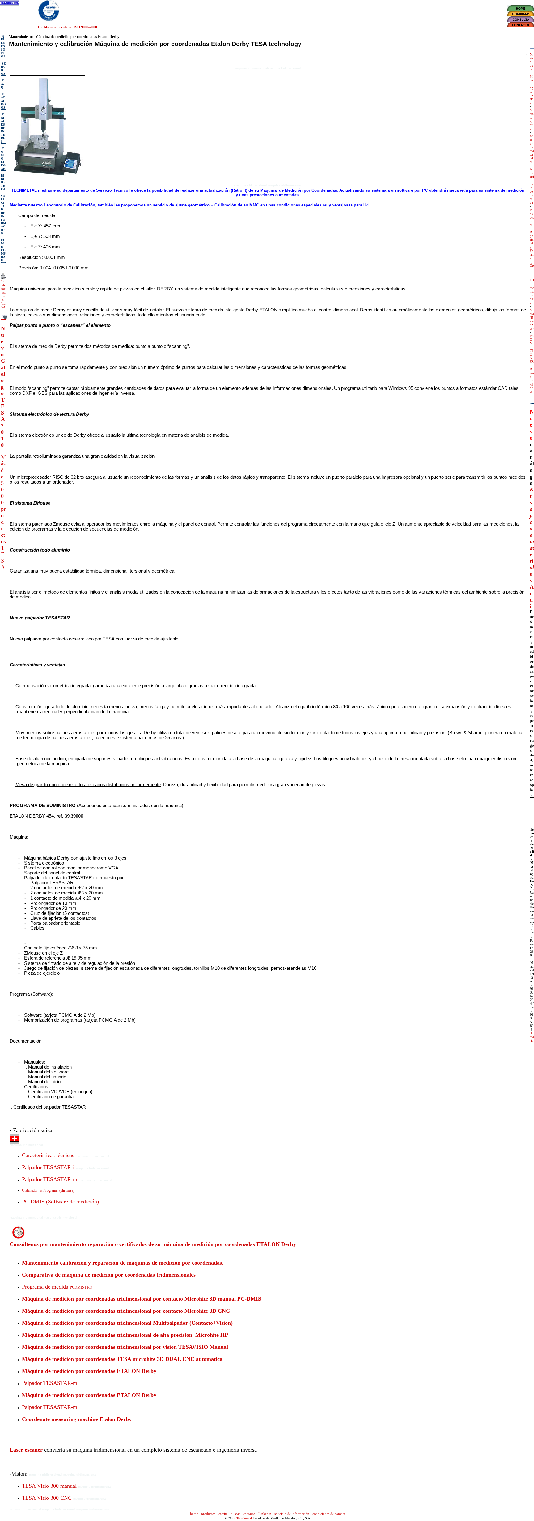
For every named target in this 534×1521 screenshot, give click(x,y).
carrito (223, 1513)
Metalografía (532, 119)
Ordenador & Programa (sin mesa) (48, 1190)
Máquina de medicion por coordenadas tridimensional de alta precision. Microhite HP (125, 1335)
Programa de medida (57, 1287)
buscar (235, 1513)
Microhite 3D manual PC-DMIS (222, 1299)
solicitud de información (291, 1513)
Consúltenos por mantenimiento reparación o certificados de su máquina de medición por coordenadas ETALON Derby (153, 1244)
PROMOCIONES (532, 349)
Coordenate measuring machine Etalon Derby (77, 1419)
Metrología (531, 61)
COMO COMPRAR (3, 250)
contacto (249, 1513)
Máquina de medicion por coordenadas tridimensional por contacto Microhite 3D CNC (126, 1311)
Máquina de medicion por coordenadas (68, 1299)
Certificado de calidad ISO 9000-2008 (67, 27)
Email (532, 1036)
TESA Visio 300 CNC (47, 1498)
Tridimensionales (532, 291)
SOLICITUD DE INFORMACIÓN (3, 214)
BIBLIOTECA (3, 182)
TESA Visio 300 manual (49, 1486)
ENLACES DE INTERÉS (3, 128)
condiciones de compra (328, 1513)
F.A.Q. (2, 84)
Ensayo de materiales (532, 149)
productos (208, 1513)
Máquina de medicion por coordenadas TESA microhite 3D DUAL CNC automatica (122, 1359)
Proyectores (532, 217)
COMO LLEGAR (3, 158)
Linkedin (264, 1513)
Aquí (532, 596)
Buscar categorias (532, 380)
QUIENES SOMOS (3, 46)
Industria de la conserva (532, 185)
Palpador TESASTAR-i (48, 1167)
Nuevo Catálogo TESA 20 (3, 380)
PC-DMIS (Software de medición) (60, 1201)
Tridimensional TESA (3, 294)
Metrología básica (531, 89)
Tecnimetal (244, 1518)
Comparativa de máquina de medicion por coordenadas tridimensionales (109, 1275)
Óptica (532, 269)
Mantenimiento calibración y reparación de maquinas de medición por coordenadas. (122, 1263)
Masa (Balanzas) (532, 319)
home (194, 1513)
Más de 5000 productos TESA (3, 512)
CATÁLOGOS (3, 100)
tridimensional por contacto (150, 1299)
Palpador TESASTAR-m (49, 1179)
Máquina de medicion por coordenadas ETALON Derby (89, 1371)
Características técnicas (48, 1155)
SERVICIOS (3, 68)
